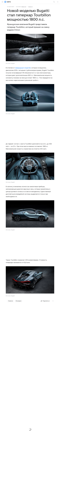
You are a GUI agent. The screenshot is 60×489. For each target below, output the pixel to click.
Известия (23, 6)
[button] (30, 47)
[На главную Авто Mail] (8, 2)
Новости (30, 6)
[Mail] (5, 2)
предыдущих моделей (23, 68)
